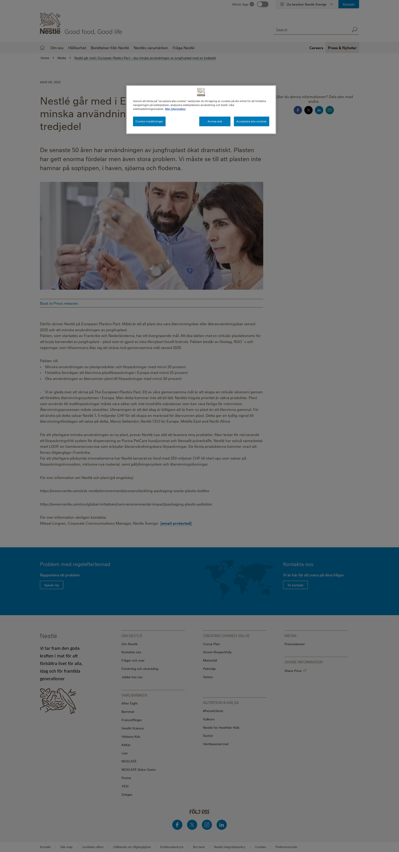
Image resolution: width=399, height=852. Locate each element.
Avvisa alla (215, 121)
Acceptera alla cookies (251, 121)
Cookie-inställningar (149, 121)
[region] (201, 109)
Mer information (175, 109)
